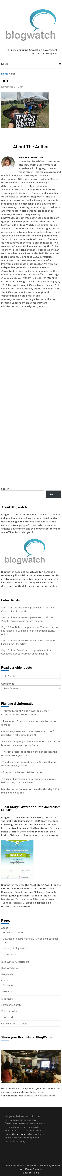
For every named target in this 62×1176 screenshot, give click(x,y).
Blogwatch (7, 974)
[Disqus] (31, 356)
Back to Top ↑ (31, 1172)
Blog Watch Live (10, 967)
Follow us (8, 985)
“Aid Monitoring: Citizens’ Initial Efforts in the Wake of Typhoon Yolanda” (30, 899)
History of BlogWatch (14, 948)
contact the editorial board (39, 1095)
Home (4, 73)
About (4, 927)
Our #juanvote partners (14, 1023)
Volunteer (8, 991)
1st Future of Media (13, 932)
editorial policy (27, 582)
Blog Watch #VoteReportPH (16, 961)
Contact (5, 980)
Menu (4, 64)
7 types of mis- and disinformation (23, 772)
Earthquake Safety (11, 1004)
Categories (7, 683)
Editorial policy (9, 1011)
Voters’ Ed (7, 1017)
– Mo (4, 710)
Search (5, 488)
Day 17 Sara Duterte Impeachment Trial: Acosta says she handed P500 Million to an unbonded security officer (30, 630)
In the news (9, 954)
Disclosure (7, 998)
